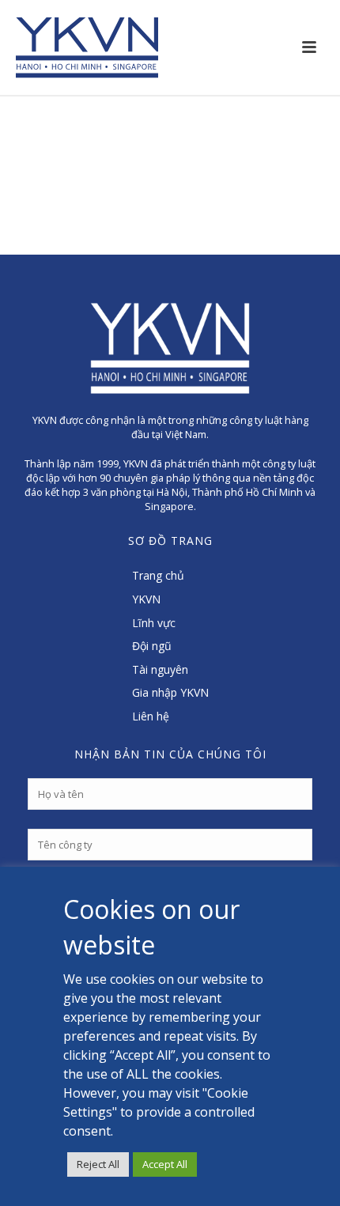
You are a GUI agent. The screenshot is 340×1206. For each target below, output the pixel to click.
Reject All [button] (98, 1164)
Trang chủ (158, 575)
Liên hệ (150, 716)
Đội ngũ (152, 645)
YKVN (146, 599)
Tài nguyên (160, 669)
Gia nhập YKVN (170, 692)
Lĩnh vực (154, 622)
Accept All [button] (164, 1164)
